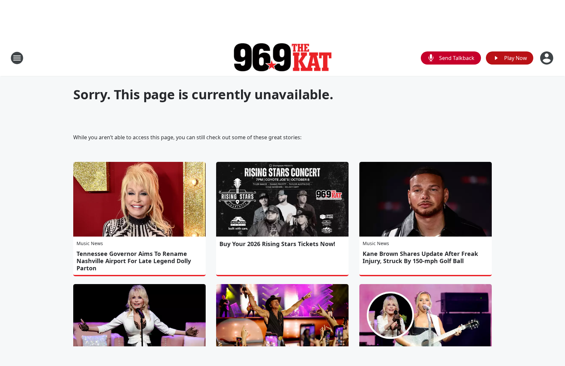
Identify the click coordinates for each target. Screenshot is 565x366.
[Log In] (547, 58)
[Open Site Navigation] (17, 58)
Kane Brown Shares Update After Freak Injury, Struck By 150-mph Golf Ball (420, 257)
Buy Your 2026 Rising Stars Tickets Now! (277, 243)
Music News (90, 243)
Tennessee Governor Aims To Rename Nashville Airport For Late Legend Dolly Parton (134, 261)
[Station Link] (282, 58)
